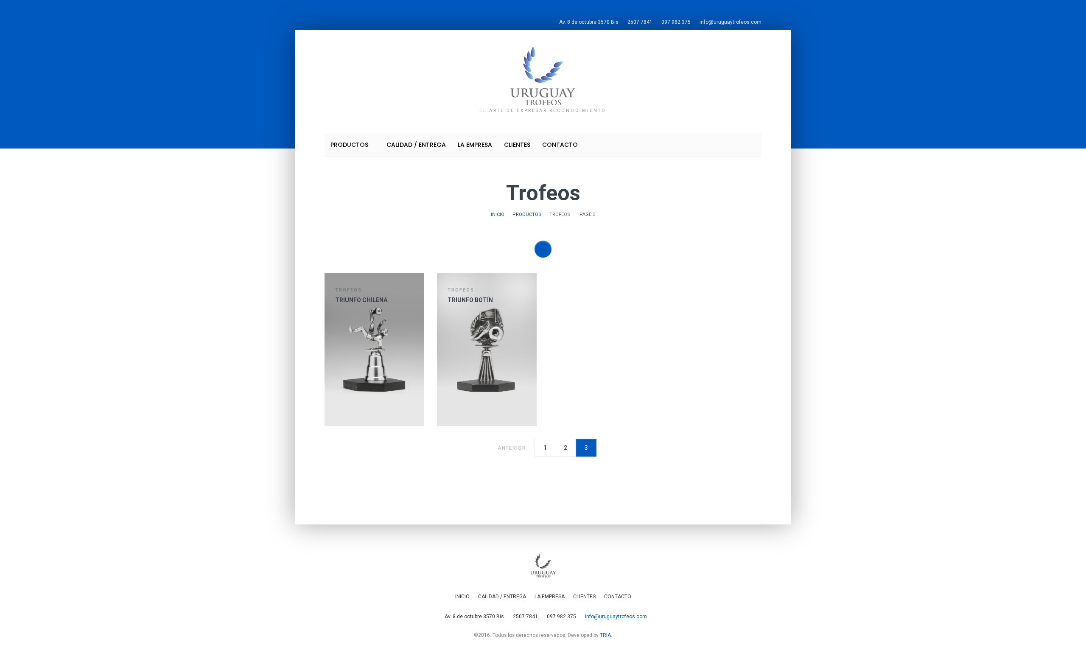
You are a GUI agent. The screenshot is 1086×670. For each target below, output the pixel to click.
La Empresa (475, 144)
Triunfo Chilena (361, 300)
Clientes (517, 144)
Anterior (511, 448)
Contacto (560, 144)
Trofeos (348, 290)
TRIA (605, 635)
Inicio (497, 214)
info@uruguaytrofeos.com (730, 22)
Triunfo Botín (470, 300)
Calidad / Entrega (416, 144)
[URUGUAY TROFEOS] (542, 75)
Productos (350, 144)
